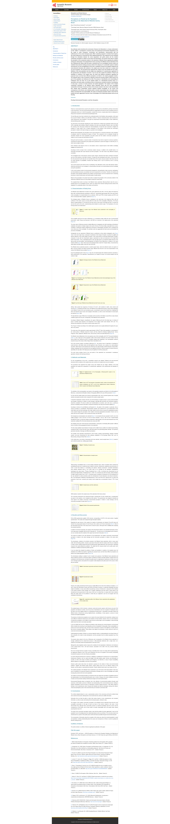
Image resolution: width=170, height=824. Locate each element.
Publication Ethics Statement (59, 32)
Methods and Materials (58, 55)
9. (71, 790)
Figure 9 (73, 538)
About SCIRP (82, 819)
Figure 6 (112, 333)
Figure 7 (93, 416)
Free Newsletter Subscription (59, 29)
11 (100, 340)
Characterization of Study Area (59, 53)
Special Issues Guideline (58, 43)
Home (56, 9)
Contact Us (90, 819)
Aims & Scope (56, 19)
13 (94, 407)
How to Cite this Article (110, 21)
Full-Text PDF (108, 14)
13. (71, 811)
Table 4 (112, 523)
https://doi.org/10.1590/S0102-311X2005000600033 (96, 768)
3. (71, 752)
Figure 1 (93, 196)
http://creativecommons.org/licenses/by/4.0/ (80, 36)
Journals (66, 9)
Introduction (55, 51)
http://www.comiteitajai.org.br (89, 792)
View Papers (56, 17)
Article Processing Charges (59, 24)
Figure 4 (89, 250)
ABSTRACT (55, 48)
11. (71, 800)
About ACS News (57, 34)
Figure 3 (79, 242)
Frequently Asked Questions (59, 35)
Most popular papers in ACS (59, 30)
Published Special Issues (58, 41)
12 (113, 404)
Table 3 (111, 439)
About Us (104, 9)
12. (71, 804)
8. (71, 782)
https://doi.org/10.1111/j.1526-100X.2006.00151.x (83, 762)
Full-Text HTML (108, 16)
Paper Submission (57, 25)
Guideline (55, 22)
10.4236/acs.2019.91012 (76, 16)
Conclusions (55, 60)
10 (75, 308)
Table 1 (72, 337)
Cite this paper (56, 64)
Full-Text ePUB (108, 18)
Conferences (85, 9)
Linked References (109, 19)
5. (71, 765)
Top (53, 46)
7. (71, 776)
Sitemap (86, 819)
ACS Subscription (57, 27)
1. (71, 741)
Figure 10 (90, 553)
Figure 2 (73, 221)
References (55, 66)
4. (71, 759)
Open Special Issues (58, 39)
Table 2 (88, 436)
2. (71, 746)
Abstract (107, 13)
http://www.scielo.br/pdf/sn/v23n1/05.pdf (79, 808)
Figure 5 (88, 252)
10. (71, 795)
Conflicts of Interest (57, 62)
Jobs (114, 9)
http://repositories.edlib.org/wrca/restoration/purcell (88, 756)
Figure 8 (89, 501)
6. (71, 773)
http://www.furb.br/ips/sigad (96, 801)
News (95, 9)
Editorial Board (56, 20)
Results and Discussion (58, 57)
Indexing (55, 15)
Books (76, 9)
